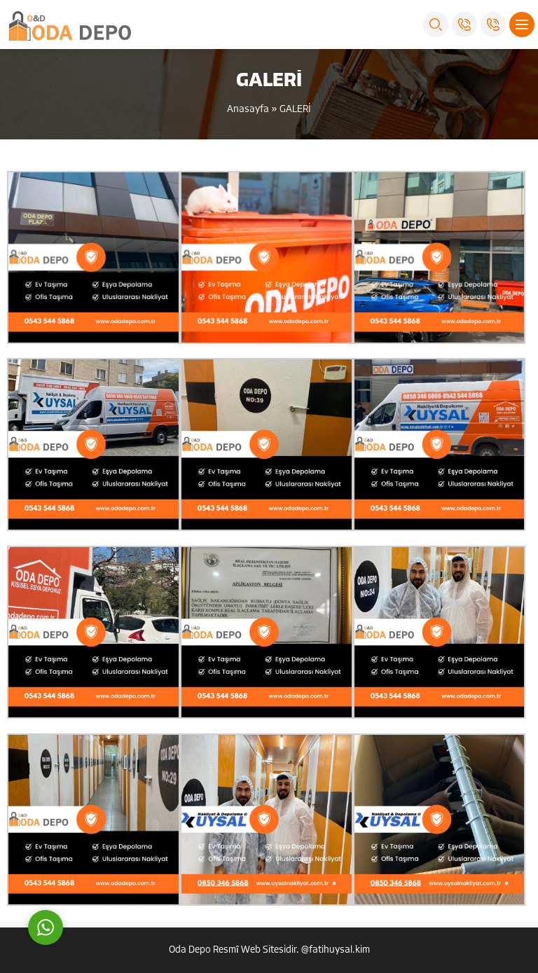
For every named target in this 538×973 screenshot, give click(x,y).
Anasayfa (248, 109)
